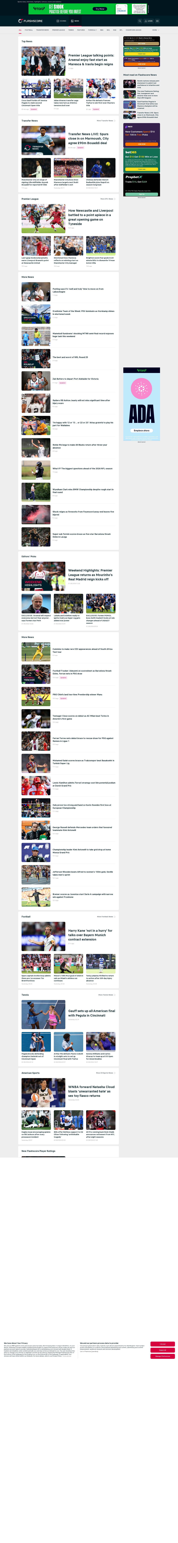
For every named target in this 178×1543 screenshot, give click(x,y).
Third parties (66, 1356)
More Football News (105, 917)
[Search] (140, 21)
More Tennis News (105, 995)
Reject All (162, 1350)
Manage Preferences (162, 1356)
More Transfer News (105, 121)
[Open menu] (157, 21)
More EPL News (106, 199)
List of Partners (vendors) (89, 1351)
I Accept (163, 1344)
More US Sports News (104, 1073)
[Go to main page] (32, 21)
